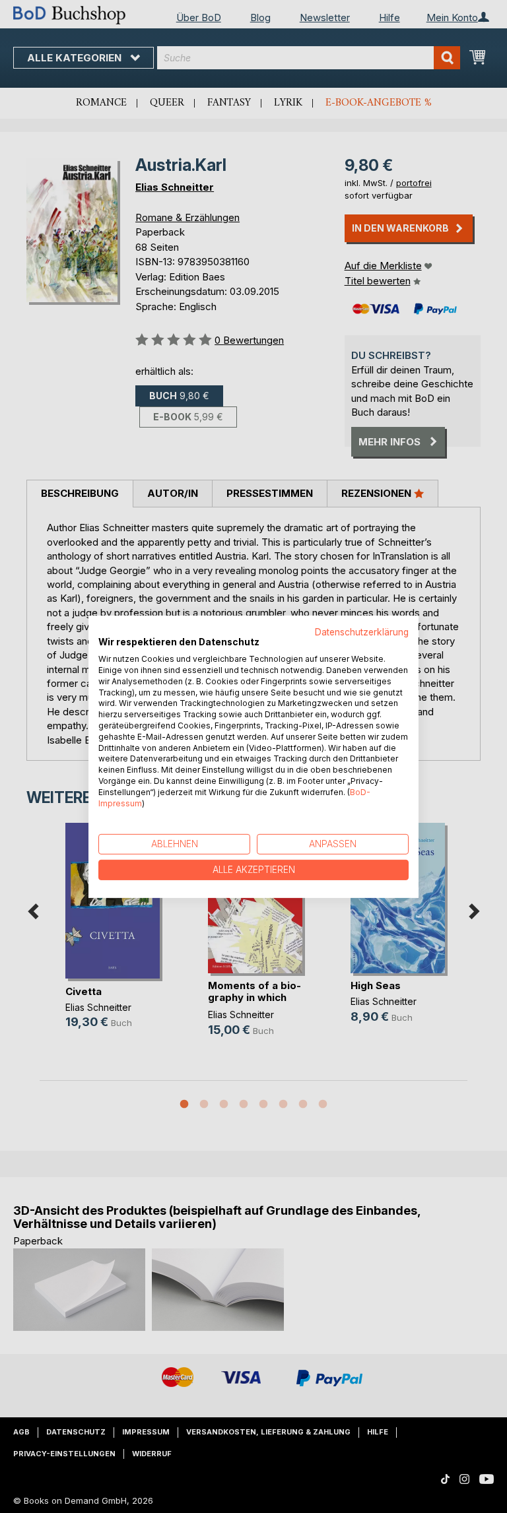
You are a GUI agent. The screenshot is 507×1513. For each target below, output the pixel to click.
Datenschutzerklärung (362, 631)
